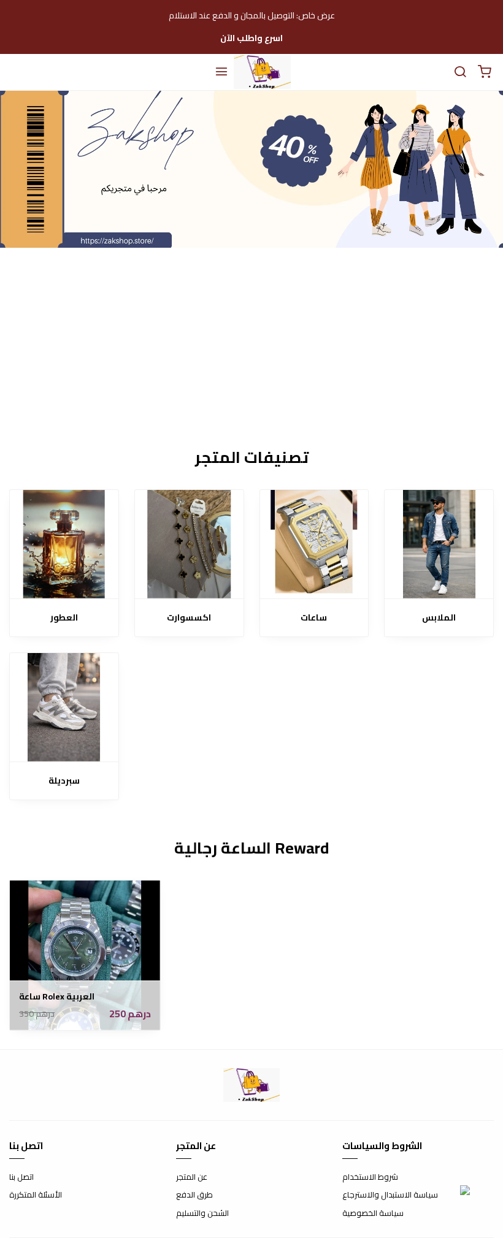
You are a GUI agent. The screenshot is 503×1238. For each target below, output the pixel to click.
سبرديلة (64, 780)
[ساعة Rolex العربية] (85, 956)
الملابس (439, 617)
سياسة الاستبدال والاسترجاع (390, 1195)
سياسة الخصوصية (373, 1213)
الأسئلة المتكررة (35, 1195)
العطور (64, 617)
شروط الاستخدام (370, 1177)
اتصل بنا (21, 1177)
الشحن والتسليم (202, 1213)
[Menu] (221, 72)
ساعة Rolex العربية (56, 996)
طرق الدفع (194, 1195)
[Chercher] (460, 72)
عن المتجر (191, 1177)
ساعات (314, 617)
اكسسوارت (189, 617)
